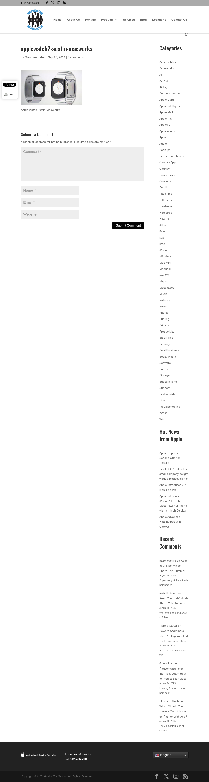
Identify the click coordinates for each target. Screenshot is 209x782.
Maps (163, 281)
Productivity (166, 331)
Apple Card (166, 99)
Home (57, 19)
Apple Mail (166, 112)
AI (160, 74)
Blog (143, 19)
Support (164, 387)
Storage (164, 375)
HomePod (165, 212)
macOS (164, 275)
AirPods (164, 81)
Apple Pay (165, 118)
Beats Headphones (171, 156)
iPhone (163, 250)
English (165, 755)
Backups (164, 150)
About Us (73, 19)
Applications (167, 131)
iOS (161, 237)
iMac (162, 231)
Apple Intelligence (170, 106)
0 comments (76, 57)
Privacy (164, 325)
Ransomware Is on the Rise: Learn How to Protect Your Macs (172, 673)
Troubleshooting (169, 406)
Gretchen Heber (35, 57)
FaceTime (165, 193)
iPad (162, 243)
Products (107, 19)
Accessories (167, 68)
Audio (163, 143)
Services (129, 19)
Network (164, 300)
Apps (162, 137)
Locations (159, 19)
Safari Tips (166, 337)
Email (163, 187)
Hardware (165, 206)
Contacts (165, 181)
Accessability (167, 62)
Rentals (90, 19)
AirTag (163, 87)
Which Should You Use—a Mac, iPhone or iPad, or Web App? (173, 711)
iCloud (163, 225)
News (163, 306)
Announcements (169, 93)
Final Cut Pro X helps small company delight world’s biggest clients (173, 473)
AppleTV (164, 124)
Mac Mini (165, 262)
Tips (162, 400)
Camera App (167, 162)
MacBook (165, 268)
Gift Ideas (165, 200)
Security (164, 344)
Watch (163, 412)
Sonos (163, 369)
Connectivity (167, 175)
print (11, 94)
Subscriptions (168, 381)
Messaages (166, 287)
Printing (164, 319)
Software (165, 362)
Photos (163, 312)
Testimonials (167, 394)
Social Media (167, 356)
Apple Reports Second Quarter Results (169, 457)
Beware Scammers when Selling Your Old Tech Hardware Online (173, 636)
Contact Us (179, 19)
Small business (169, 350)
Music (163, 294)
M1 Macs (165, 256)
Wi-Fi (162, 419)
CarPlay (164, 168)
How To (164, 218)
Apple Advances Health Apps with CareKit (170, 521)
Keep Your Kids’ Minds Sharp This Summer (173, 565)
